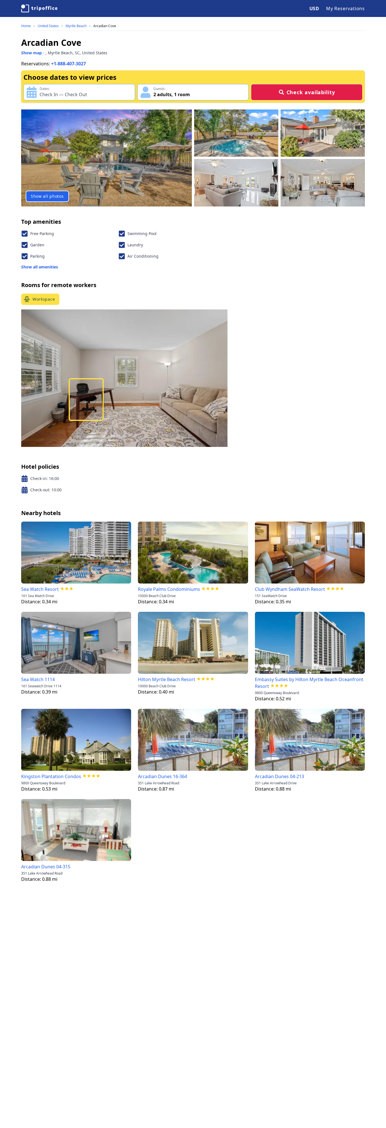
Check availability (311, 92)
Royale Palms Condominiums (169, 589)
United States (48, 26)
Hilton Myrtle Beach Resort (166, 679)
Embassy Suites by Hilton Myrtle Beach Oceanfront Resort (309, 682)
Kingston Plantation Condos (51, 776)
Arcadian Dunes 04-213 (279, 776)
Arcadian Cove (104, 26)
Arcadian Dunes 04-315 (45, 867)
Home (26, 26)
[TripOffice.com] (39, 8)
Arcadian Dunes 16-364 (162, 776)
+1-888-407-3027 (68, 64)
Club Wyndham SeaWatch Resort (290, 589)
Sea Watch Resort (40, 589)
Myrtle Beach (76, 26)
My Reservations (345, 8)
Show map (31, 52)
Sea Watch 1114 (38, 679)
